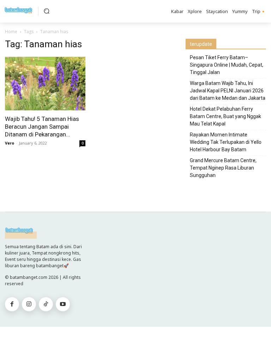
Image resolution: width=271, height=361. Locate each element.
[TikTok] (46, 304)
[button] (46, 11)
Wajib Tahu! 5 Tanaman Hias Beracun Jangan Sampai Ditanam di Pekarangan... (42, 126)
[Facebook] (12, 304)
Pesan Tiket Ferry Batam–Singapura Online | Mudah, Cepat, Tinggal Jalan (226, 65)
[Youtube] (63, 304)
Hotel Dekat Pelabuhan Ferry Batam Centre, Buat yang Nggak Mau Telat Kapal (225, 116)
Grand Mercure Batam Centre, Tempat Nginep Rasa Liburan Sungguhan (223, 168)
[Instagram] (29, 304)
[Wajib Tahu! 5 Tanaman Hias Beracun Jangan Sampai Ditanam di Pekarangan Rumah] (45, 83)
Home (11, 32)
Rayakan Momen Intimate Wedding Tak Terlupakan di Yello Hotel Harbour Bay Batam (225, 142)
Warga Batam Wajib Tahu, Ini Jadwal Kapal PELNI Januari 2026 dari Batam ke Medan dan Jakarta (227, 90)
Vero (9, 143)
